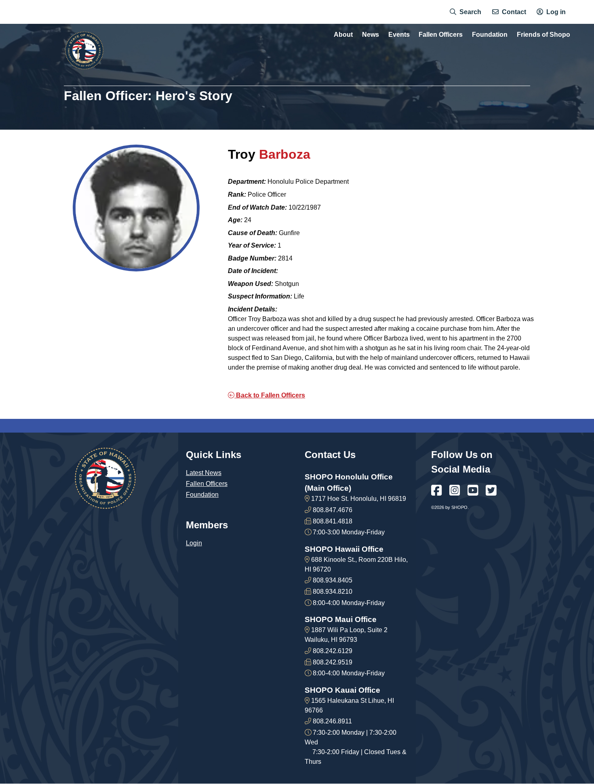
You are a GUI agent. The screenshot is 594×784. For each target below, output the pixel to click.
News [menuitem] (370, 35)
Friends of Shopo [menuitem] (543, 35)
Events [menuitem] (399, 35)
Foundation (202, 494)
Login (194, 543)
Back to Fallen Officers (269, 395)
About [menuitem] (343, 35)
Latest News (203, 472)
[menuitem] (465, 12)
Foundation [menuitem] (490, 35)
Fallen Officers (206, 483)
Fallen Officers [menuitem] (441, 35)
